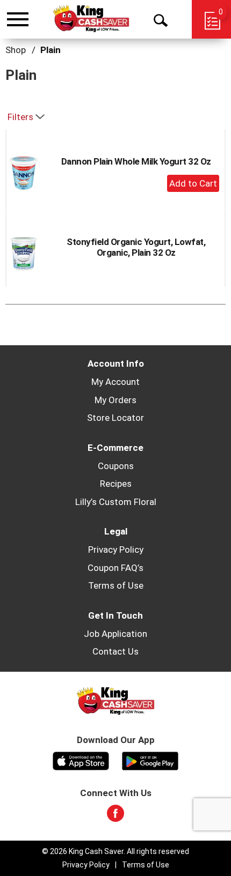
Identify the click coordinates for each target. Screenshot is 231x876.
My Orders (115, 400)
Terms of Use (115, 585)
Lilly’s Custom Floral (115, 501)
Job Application (115, 633)
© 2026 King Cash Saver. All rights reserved (115, 851)
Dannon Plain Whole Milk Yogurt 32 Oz (136, 161)
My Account (115, 381)
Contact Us (115, 651)
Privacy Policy (115, 549)
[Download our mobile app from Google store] (150, 759)
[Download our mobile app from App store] (81, 759)
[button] (193, 183)
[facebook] (115, 816)
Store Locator (115, 417)
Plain (50, 49)
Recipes (116, 483)
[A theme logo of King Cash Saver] (91, 19)
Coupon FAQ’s (115, 567)
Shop (15, 49)
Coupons (116, 466)
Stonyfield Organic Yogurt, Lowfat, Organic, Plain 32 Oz (136, 247)
